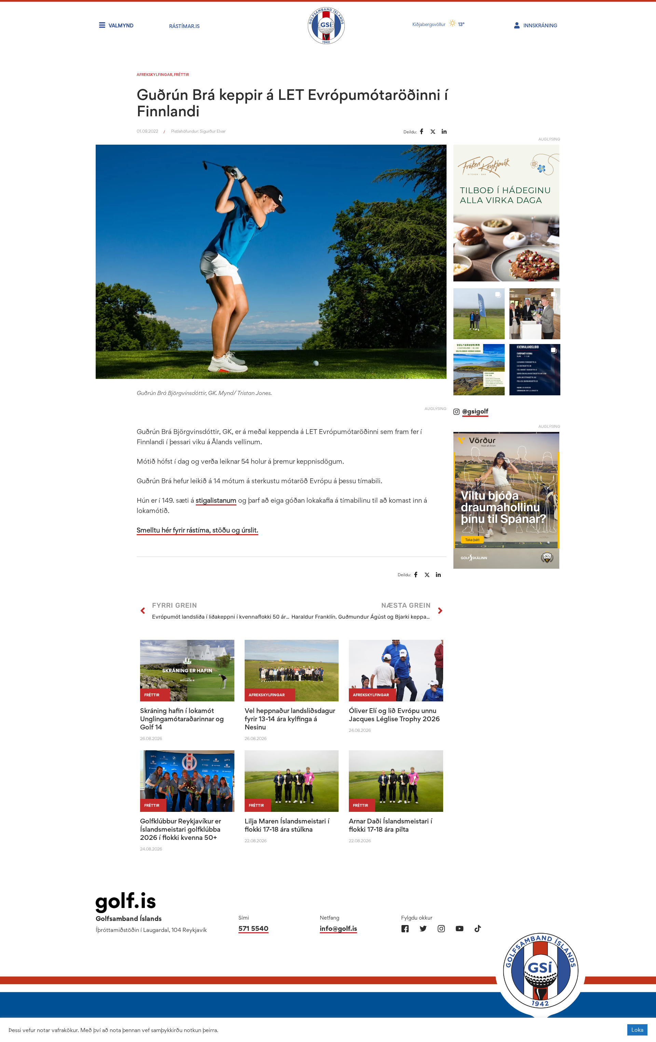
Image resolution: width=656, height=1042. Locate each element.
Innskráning (540, 25)
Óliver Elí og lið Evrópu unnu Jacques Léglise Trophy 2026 (394, 715)
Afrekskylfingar (154, 74)
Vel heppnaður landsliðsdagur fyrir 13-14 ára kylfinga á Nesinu (290, 719)
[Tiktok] (477, 929)
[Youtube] (459, 929)
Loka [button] (637, 1029)
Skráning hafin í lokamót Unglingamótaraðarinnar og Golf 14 (182, 719)
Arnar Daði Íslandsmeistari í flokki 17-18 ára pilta (390, 825)
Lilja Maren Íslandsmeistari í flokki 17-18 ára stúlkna (287, 825)
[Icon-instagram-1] (441, 929)
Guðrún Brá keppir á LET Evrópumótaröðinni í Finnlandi (292, 102)
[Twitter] (423, 929)
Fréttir (181, 74)
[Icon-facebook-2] (405, 929)
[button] (478, 313)
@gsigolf (475, 411)
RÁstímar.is (184, 26)
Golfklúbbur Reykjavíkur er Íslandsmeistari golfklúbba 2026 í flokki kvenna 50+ (180, 829)
